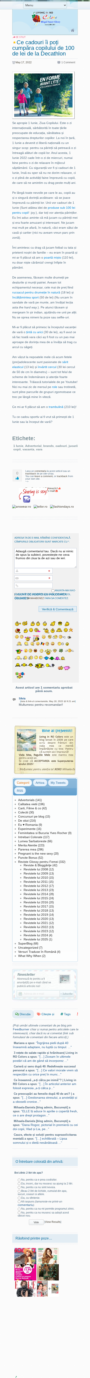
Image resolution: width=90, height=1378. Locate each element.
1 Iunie (18, 446)
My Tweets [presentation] (58, 782)
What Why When (29, 956)
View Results (53, 1221)
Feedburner (21, 1029)
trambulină (56, 407)
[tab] (23, 782)
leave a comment (44, 476)
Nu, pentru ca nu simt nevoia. (38, 1187)
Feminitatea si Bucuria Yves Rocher (42, 833)
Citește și (47, 1014)
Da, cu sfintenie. (30, 1197)
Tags (67, 1014)
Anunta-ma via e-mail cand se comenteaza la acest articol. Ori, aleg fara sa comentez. (45, 594)
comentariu (40, 471)
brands (48, 446)
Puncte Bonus (27, 857)
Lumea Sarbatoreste (32, 841)
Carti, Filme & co (29, 808)
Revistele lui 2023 (36, 931)
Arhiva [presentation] (40, 782)
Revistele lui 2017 (36, 906)
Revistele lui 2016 (36, 902)
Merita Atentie (27, 845)
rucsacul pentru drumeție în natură (36, 292)
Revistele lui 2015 (36, 898)
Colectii (23, 812)
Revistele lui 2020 (36, 918)
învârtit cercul (47, 367)
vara (39, 449)
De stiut (23, 820)
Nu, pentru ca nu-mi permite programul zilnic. (47, 1208)
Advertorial (33, 446)
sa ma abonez (35, 598)
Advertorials (26, 800)
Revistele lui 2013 (36, 890)
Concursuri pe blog (31, 816)
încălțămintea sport (25, 297)
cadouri (61, 446)
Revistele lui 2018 (36, 910)
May (18, 62)
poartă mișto (52, 257)
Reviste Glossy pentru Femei (38, 861)
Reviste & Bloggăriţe (38, 865)
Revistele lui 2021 (36, 923)
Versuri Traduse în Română (37, 951)
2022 (29, 62)
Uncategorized (28, 947)
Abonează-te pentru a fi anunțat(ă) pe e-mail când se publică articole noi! (34, 982)
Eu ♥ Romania (28, 824)
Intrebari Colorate (30, 837)
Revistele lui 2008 (36, 869)
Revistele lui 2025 (36, 939)
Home (73, 30)
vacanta (28, 449)
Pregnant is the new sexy (35, 853)
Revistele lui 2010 (36, 877)
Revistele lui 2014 (36, 894)
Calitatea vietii (27, 804)
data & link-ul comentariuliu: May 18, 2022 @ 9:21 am (48, 701)
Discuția (25, 1014)
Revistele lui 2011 (36, 881)
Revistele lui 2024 (36, 935)
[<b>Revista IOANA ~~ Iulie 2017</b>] (25, 1249)
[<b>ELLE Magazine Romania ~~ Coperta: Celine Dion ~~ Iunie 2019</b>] (25, 1282)
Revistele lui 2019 (36, 914)
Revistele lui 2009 (36, 873)
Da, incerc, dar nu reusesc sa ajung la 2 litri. (47, 1183)
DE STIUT (21, 37)
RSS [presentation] (20, 790)
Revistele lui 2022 (36, 927)
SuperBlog (25, 943)
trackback (30, 473)
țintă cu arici (34, 332)
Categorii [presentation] (23, 782)
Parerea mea (27, 849)
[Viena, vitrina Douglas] (48, 1265)
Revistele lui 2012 (36, 886)
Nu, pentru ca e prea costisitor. (39, 1179)
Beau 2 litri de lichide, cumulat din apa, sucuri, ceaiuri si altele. (42, 1192)
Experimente (27, 829)
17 (22, 62)
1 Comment (68, 62)
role (54, 387)
